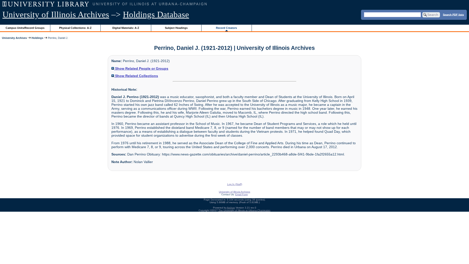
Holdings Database (156, 14)
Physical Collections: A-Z (75, 27)
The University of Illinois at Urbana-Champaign (244, 210)
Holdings (37, 37)
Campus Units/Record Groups (25, 27)
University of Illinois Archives (55, 14)
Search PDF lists (453, 14)
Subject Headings (176, 27)
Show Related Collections (136, 76)
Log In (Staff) (234, 184)
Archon (231, 207)
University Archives (14, 37)
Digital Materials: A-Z (125, 27)
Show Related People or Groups (141, 68)
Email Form (241, 194)
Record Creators (226, 27)
